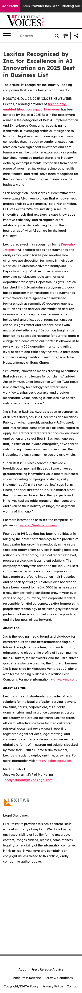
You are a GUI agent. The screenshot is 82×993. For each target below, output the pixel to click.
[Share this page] (76, 36)
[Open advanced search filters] (65, 35)
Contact (73, 986)
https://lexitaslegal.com (53, 761)
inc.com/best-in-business (38, 525)
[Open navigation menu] (7, 36)
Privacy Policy (52, 986)
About (22, 969)
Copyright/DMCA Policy (21, 986)
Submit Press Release (25, 978)
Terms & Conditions (59, 978)
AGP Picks (10, 6)
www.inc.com (66, 679)
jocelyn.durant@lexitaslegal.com (28, 780)
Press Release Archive (47, 969)
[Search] (56, 35)
